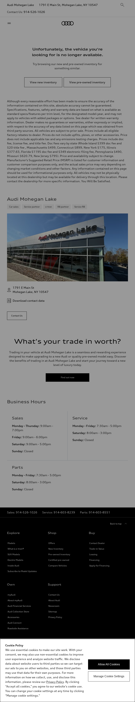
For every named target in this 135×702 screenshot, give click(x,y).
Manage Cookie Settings (109, 676)
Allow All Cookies (109, 664)
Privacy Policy (55, 682)
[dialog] (67, 670)
